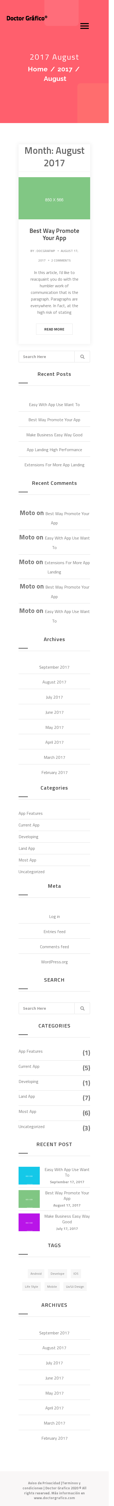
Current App (29, 825)
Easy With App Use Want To (54, 404)
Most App (27, 860)
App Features (31, 813)
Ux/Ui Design (75, 1286)
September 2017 (54, 667)
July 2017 (54, 697)
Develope (57, 1273)
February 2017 (54, 772)
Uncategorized (32, 872)
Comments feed (54, 946)
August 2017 (54, 682)
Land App (27, 848)
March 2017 (54, 757)
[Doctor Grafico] (26, 17)
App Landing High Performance (54, 449)
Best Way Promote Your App (54, 234)
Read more (54, 329)
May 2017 (54, 727)
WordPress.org (54, 962)
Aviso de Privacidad (44, 1483)
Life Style (31, 1286)
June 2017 (54, 712)
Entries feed (54, 931)
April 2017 (54, 742)
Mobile (52, 1286)
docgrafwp (46, 250)
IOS (75, 1273)
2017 (65, 69)
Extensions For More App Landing (54, 465)
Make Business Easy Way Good (54, 435)
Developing (28, 837)
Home (38, 69)
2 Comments (61, 260)
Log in (54, 916)
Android (36, 1273)
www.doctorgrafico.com (54, 1497)
